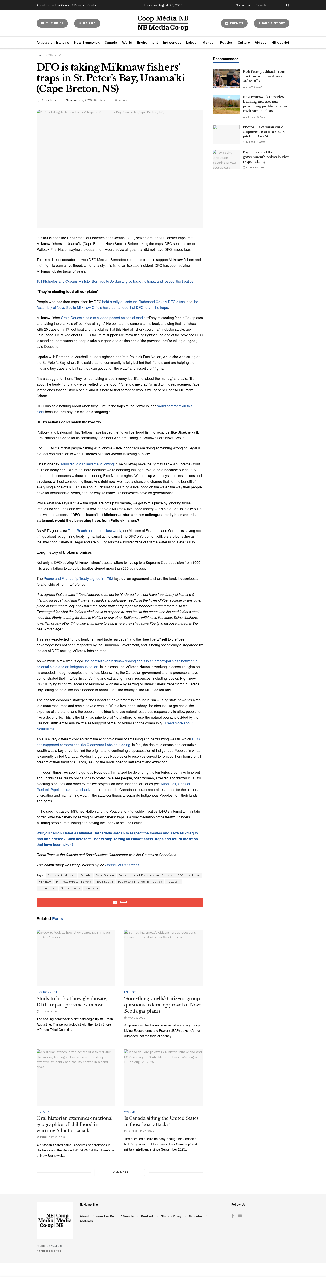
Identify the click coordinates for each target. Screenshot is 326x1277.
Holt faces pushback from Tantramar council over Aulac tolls (264, 76)
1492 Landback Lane (82, 789)
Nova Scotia (104, 881)
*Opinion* (54, 55)
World (127, 43)
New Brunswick (87, 43)
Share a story (271, 23)
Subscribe (243, 5)
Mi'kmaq (194, 875)
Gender (209, 43)
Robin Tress (49, 100)
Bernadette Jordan (61, 875)
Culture (244, 43)
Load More (120, 1172)
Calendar (195, 1216)
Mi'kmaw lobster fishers (73, 881)
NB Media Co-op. (58, 1246)
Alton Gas (168, 783)
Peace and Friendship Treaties (140, 881)
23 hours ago (255, 116)
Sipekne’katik (71, 888)
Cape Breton (105, 875)
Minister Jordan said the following (87, 464)
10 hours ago (255, 167)
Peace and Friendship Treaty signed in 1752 (78, 578)
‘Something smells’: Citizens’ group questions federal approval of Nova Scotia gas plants (162, 1005)
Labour (192, 43)
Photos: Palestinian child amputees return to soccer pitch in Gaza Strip (264, 131)
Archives (86, 1221)
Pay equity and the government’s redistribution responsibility (266, 157)
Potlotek (173, 881)
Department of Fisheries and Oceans (145, 875)
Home (40, 55)
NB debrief (280, 43)
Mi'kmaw (45, 881)
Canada (111, 43)
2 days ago (253, 86)
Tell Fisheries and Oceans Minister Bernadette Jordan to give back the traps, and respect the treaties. (115, 281)
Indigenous (172, 43)
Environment (147, 43)
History (43, 1111)
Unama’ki (91, 888)
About (41, 5)
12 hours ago (255, 142)
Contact (93, 5)
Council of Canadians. (122, 864)
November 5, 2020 (79, 100)
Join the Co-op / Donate (66, 5)
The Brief (54, 23)
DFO (180, 875)
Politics (226, 43)
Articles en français (53, 43)
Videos (260, 43)
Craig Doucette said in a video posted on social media (103, 317)
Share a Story (171, 1216)
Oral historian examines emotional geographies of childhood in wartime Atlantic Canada (75, 1124)
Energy (130, 992)
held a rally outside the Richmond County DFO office (143, 301)
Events (236, 23)
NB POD (89, 23)
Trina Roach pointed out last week (94, 530)
